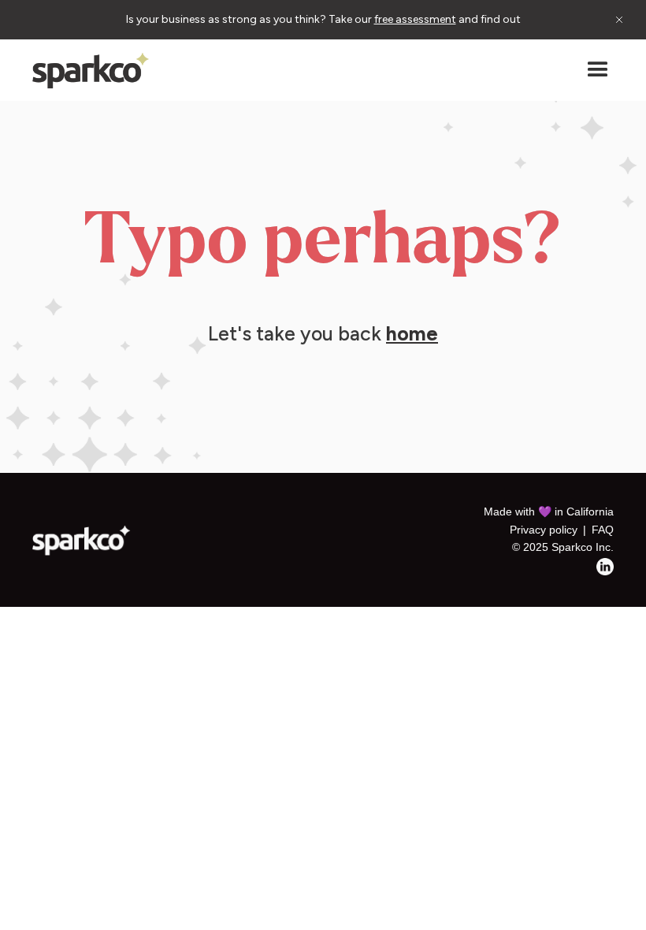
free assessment (415, 19)
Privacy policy (543, 529)
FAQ (603, 529)
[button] (598, 70)
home (412, 333)
